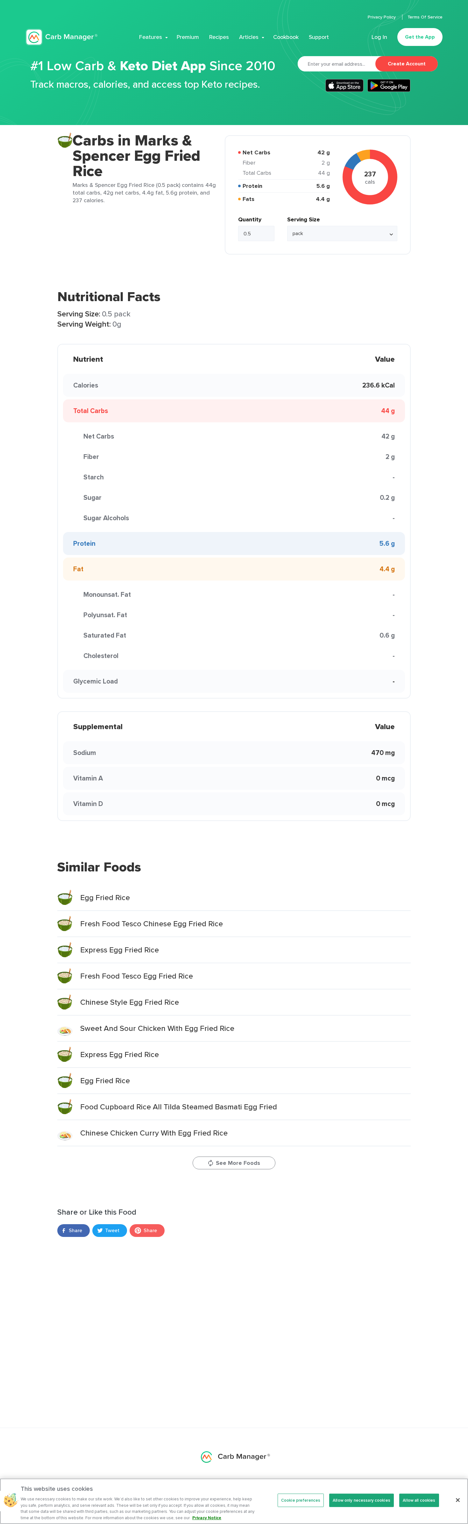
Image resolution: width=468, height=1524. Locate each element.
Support (319, 37)
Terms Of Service (425, 17)
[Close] (458, 1500)
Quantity (249, 219)
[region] (234, 1501)
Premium (188, 37)
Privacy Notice (206, 1517)
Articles (249, 37)
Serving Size (303, 219)
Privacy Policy (382, 17)
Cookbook (286, 37)
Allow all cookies (419, 1500)
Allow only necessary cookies (361, 1500)
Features (150, 37)
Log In (379, 37)
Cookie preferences (300, 1500)
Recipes (219, 37)
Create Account (407, 63)
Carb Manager (61, 37)
